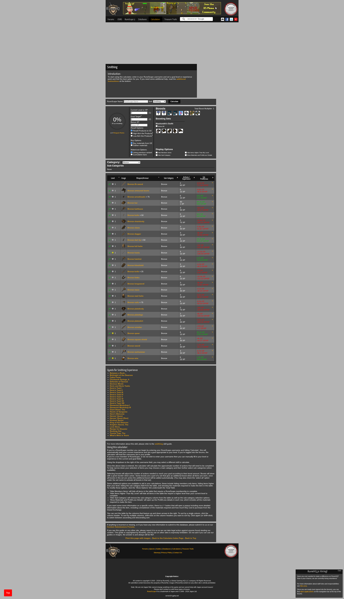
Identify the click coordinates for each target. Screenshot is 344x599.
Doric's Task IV (116, 394)
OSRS (120, 19)
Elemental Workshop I (120, 405)
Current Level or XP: (139, 110)
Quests (152, 549)
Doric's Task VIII (117, 403)
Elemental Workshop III (120, 407)
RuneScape (151, 591)
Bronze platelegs (135, 315)
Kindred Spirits (116, 420)
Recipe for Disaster (118, 429)
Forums (111, 19)
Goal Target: (136, 116)
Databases (142, 19)
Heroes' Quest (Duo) (119, 418)
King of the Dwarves (119, 422)
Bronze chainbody (136, 221)
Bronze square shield (137, 339)
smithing (159, 444)
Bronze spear (134, 333)
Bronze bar (132, 203)
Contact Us (177, 553)
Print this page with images (138, 538)
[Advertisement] (172, 44)
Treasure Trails (170, 19)
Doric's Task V (116, 397)
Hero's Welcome (117, 414)
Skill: (151, 101)
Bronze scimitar (135, 327)
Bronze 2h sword (135, 184)
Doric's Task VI (116, 399)
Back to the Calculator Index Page (167, 538)
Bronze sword (134, 346)
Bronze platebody (136, 309)
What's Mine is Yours (119, 435)
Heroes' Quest (116, 416)
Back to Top (190, 538)
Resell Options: (137, 128)
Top (8, 592)
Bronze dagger (134, 234)
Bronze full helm (135, 246)
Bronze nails (133, 302)
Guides (158, 549)
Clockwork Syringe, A (119, 379)
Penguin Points (118, 133)
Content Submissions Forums (121, 527)
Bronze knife (133, 271)
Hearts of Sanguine (118, 412)
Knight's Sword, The (119, 425)
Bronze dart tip (134, 240)
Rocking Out (115, 431)
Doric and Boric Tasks (120, 386)
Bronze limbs (133, 277)
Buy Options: (136, 140)
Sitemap (157, 553)
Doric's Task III (116, 392)
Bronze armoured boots (138, 191)
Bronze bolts (133, 215)
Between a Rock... (118, 373)
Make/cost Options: (139, 150)
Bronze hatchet (134, 259)
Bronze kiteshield (136, 265)
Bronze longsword (136, 284)
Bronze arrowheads (136, 197)
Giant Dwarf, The (117, 410)
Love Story (115, 427)
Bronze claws (134, 228)
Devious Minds (116, 384)
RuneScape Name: (115, 101)
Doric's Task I (116, 388)
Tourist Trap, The (117, 433)
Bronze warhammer (136, 352)
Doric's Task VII (117, 401)
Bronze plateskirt (135, 321)
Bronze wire (133, 358)
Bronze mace (133, 290)
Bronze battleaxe (135, 209)
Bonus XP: (135, 122)
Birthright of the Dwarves (121, 375)
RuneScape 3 (130, 19)
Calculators (155, 19)
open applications (307, 592)
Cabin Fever (115, 377)
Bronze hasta (134, 253)
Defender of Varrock (119, 382)
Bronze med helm (135, 296)
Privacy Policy (166, 553)
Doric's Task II (116, 390)
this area (303, 586)
